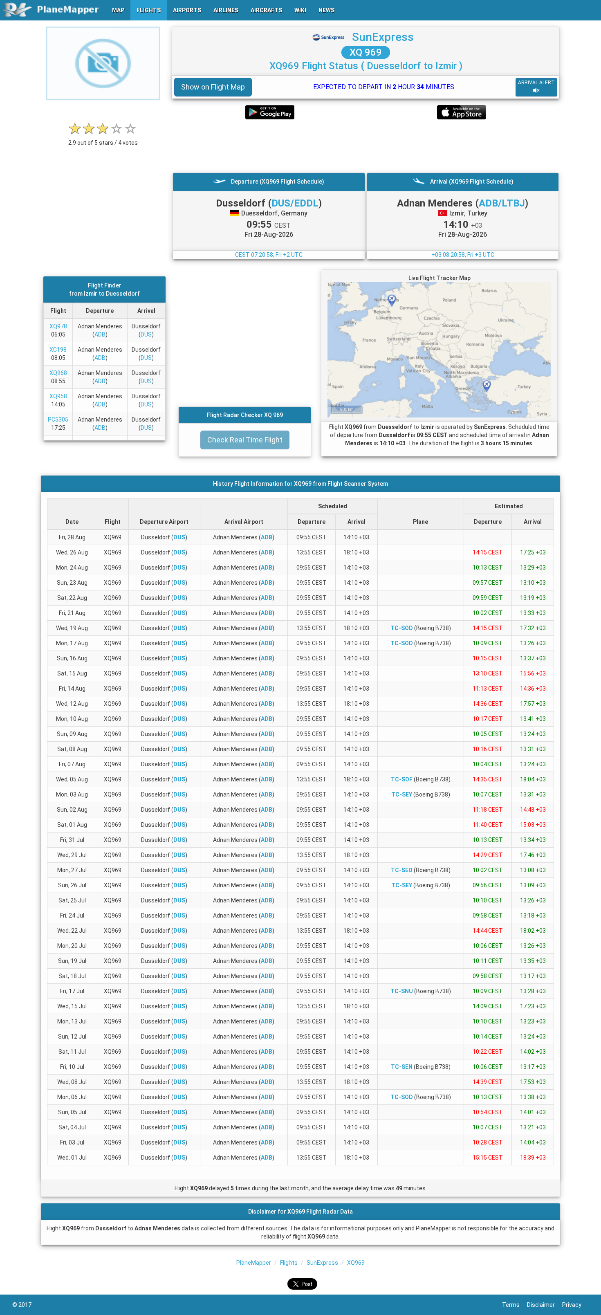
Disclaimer (544, 1305)
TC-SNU (401, 991)
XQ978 (58, 326)
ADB (99, 334)
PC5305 (58, 419)
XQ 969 (366, 52)
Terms (514, 1305)
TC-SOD (401, 628)
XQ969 (356, 1262)
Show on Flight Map (213, 87)
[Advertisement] (366, 146)
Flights (289, 1262)
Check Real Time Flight (245, 439)
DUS (146, 334)
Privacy (575, 1305)
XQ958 (58, 396)
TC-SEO (402, 870)
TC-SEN (402, 1067)
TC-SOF (402, 779)
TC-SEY (401, 794)
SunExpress (383, 37)
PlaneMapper (253, 1262)
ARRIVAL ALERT (536, 82)
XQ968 (58, 373)
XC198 (58, 349)
